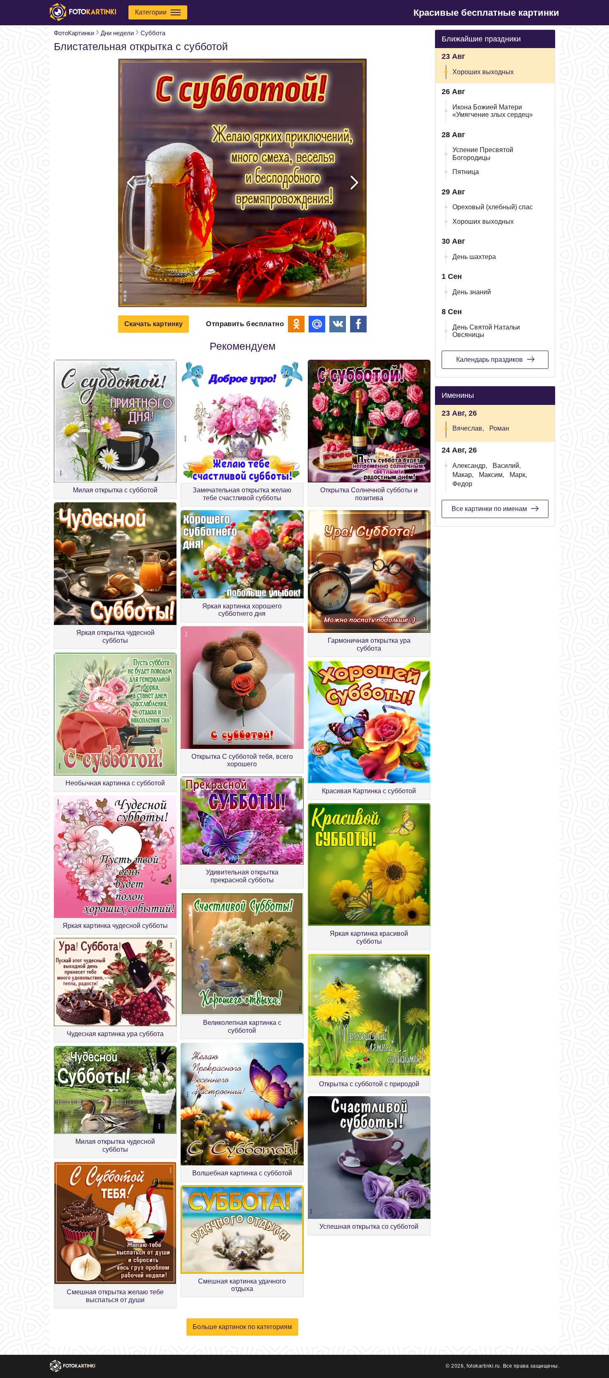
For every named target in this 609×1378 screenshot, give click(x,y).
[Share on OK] (296, 324)
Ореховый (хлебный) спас (492, 207)
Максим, (491, 474)
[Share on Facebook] (358, 324)
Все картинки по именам (489, 508)
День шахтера (474, 256)
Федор (462, 483)
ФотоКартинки (74, 32)
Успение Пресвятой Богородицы (482, 153)
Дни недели (117, 32)
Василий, (507, 465)
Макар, (463, 474)
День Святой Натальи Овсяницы (486, 331)
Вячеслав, (468, 428)
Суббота (152, 32)
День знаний (471, 291)
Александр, (469, 465)
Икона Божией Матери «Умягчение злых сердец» (492, 111)
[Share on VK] (337, 324)
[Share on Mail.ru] (317, 324)
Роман (499, 428)
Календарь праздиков (489, 359)
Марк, (518, 474)
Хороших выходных (483, 71)
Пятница (465, 171)
